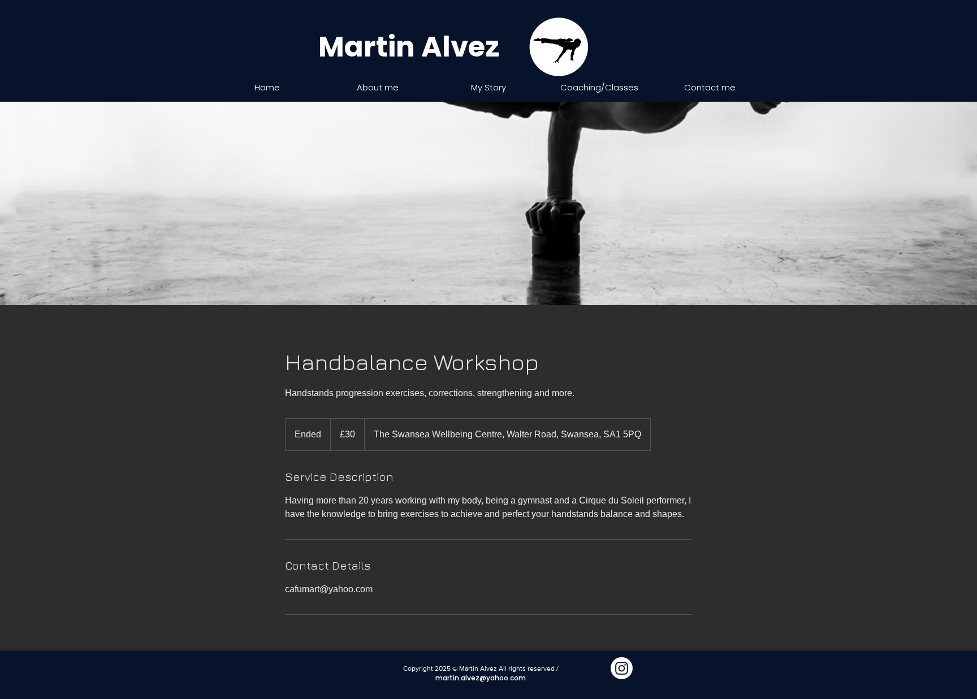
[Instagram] (622, 668)
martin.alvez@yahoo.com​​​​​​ (480, 678)
